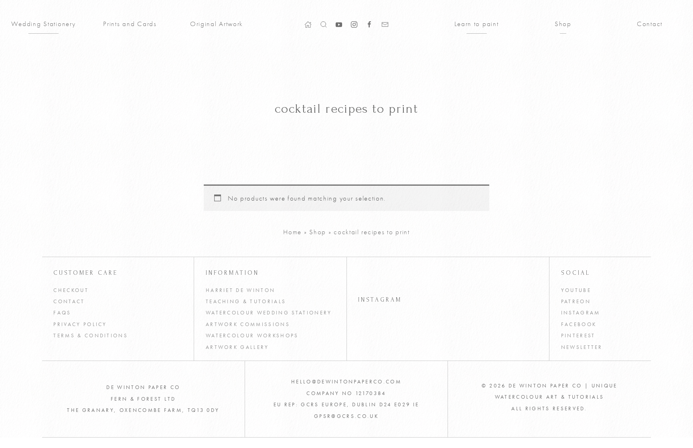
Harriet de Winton (240, 290)
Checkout (71, 290)
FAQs (62, 312)
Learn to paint (476, 23)
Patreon (576, 301)
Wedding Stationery (43, 23)
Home (292, 231)
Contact (650, 23)
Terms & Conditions (90, 335)
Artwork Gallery (237, 347)
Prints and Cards (129, 23)
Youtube (576, 290)
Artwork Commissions (248, 324)
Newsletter (582, 347)
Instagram (580, 312)
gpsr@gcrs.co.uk (346, 416)
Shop (563, 23)
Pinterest (578, 335)
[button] (323, 23)
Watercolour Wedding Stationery (269, 312)
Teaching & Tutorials (246, 301)
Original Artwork (216, 23)
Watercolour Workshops (252, 335)
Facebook (579, 324)
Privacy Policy (80, 324)
